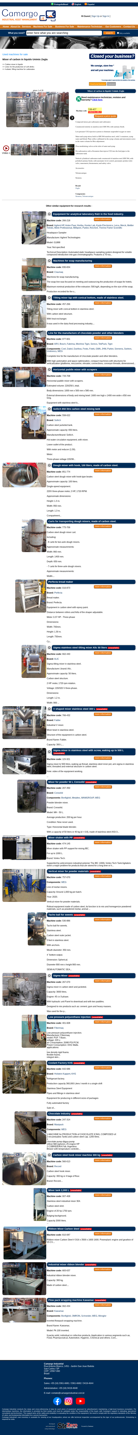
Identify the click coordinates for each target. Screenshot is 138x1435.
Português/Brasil (61, 4)
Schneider (86, 1316)
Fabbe (57, 720)
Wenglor (102, 1316)
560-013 (58, 1161)
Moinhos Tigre (82, 344)
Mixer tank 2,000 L (58, 1190)
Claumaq (58, 272)
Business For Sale (64, 26)
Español (91, 4)
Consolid (58, 793)
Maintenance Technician (89, 26)
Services (26, 26)
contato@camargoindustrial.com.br (67, 1393)
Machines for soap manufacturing (72, 260)
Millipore (77, 228)
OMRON (76, 1316)
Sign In (105, 16)
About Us (15, 26)
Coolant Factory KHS (60, 1063)
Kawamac (59, 1311)
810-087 (58, 1235)
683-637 (58, 1270)
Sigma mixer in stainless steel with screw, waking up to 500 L (88, 750)
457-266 (58, 304)
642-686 (58, 1069)
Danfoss (78, 349)
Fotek (92, 349)
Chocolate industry (59, 1113)
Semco (94, 344)
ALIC (56, 659)
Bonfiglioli (66, 798)
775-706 (58, 527)
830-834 (58, 267)
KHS (73, 1074)
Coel (63, 349)
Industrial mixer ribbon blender (66, 1264)
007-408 (58, 1196)
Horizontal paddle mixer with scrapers (75, 369)
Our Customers (113, 26)
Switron (127, 349)
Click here (97, 100)
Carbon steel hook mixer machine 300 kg (76, 1155)
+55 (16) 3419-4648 (68, 1388)
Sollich (57, 420)
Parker (85, 228)
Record (57, 1166)
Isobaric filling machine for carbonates (20, 69)
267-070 (58, 982)
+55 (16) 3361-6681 (60, 1383)
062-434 (58, 1306)
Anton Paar (70, 225)
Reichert (94, 228)
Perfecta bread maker (60, 581)
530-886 (58, 921)
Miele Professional (63, 228)
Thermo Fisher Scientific (110, 228)
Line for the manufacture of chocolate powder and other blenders (86, 333)
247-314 (58, 1120)
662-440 (58, 654)
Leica (116, 225)
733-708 (58, 376)
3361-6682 (76, 1383)
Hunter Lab (89, 225)
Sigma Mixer (60, 975)
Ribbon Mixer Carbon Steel (63, 1228)
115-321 (58, 759)
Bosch (63, 344)
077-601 (58, 339)
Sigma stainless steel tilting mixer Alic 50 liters (80, 647)
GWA (98, 349)
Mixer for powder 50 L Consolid (66, 782)
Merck (123, 225)
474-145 (58, 843)
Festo (85, 349)
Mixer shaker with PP (60, 837)
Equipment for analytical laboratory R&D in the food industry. (88, 214)
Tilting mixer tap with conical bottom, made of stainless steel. (88, 297)
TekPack (102, 344)
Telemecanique (87, 196)
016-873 (58, 588)
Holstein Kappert (62, 1074)
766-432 (58, 715)
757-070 (58, 877)
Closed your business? (97, 84)
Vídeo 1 (6, 153)
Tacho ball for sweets (60, 914)
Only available (124, 33)
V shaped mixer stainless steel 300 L (74, 709)
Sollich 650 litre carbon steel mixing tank (76, 409)
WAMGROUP (87, 798)
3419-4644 (88, 1383)
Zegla (77, 188)
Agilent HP (59, 225)
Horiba (80, 225)
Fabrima (71, 344)
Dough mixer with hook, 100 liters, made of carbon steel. (85, 465)
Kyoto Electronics (104, 225)
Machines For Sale (42, 26)
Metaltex (76, 798)
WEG (60, 351)
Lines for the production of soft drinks (19, 67)
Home (6, 26)
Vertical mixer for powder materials (68, 871)
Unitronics (51, 351)
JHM (104, 349)
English (78, 4)
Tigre (110, 344)
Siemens (78, 196)
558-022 (58, 415)
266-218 (58, 220)
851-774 (58, 472)
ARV (56, 344)
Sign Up (95, 16)
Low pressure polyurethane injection (69, 1017)
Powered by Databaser (87, 1426)
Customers (111, 84)
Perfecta (58, 593)
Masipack (58, 1124)
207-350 (58, 788)
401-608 (58, 1023)
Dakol (70, 349)
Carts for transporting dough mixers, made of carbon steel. (82, 521)
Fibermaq (58, 1028)
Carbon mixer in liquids (14, 64)
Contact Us (129, 26)
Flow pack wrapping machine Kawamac (71, 1300)
